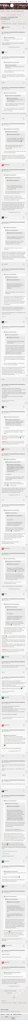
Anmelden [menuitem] (22, 1)
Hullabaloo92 (7, 656)
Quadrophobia (7, 27)
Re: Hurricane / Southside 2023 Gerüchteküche (13, 32)
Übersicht (3, 1014)
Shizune (7, 92)
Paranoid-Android (9, 945)
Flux (6, 37)
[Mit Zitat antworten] (24, 27)
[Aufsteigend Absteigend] (14, 995)
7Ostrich (6, 790)
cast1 (6, 558)
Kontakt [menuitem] (7, 1014)
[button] (8, 23)
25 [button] (15, 23)
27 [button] (19, 23)
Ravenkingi (9, 419)
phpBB (6, 1016)
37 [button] (23, 23)
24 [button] (13, 23)
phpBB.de (13, 1017)
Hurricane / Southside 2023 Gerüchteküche (9, 18)
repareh (3, 379)
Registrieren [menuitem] (14, 1)
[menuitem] (17, 1014)
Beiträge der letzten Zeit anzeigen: (10, 990)
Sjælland (7, 332)
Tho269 (3, 82)
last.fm (3, 316)
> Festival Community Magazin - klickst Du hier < (14, 14)
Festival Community (5, 6)
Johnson (10, 134)
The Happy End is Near (13, 47)
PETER (6, 406)
